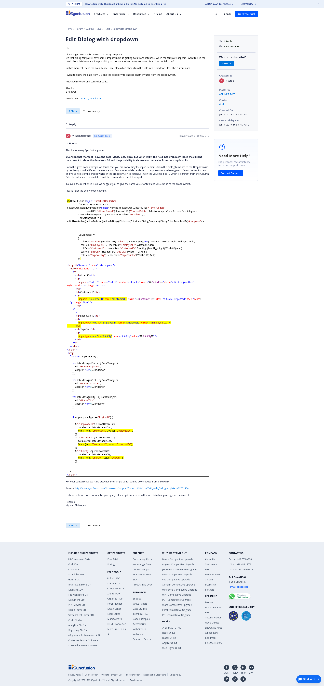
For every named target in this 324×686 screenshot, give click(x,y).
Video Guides (212, 622)
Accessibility (139, 624)
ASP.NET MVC (94, 28)
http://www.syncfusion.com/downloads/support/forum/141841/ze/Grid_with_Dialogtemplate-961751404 (131, 488)
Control (223, 100)
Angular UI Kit (169, 642)
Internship (210, 584)
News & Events (213, 574)
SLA (135, 579)
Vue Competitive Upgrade (176, 579)
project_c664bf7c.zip (91, 98)
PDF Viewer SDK (77, 604)
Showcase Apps (213, 627)
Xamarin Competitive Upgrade (178, 584)
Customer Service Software (83, 640)
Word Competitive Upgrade (177, 604)
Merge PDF (113, 583)
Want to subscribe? (232, 57)
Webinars (138, 634)
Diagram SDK (75, 589)
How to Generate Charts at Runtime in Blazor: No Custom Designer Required (125, 3)
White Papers (140, 603)
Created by (226, 75)
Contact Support (231, 173)
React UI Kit (168, 632)
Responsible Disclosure (154, 674)
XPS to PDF (113, 593)
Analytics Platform (78, 625)
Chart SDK (74, 569)
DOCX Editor (114, 608)
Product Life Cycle (143, 584)
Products (99, 14)
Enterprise (119, 14)
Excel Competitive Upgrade (177, 610)
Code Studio (75, 620)
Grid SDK (73, 564)
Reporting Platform (78, 630)
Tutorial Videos (213, 617)
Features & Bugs (142, 574)
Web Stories (139, 629)
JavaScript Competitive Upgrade (179, 569)
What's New (211, 632)
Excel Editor (113, 613)
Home (69, 28)
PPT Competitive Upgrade (176, 615)
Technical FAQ (140, 613)
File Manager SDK (78, 594)
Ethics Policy (175, 674)
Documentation (213, 607)
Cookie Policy (91, 674)
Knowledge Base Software (82, 645)
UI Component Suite (79, 559)
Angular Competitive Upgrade (178, 564)
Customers (211, 564)
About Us (172, 14)
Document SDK (76, 599)
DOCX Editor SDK (77, 610)
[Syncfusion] (81, 666)
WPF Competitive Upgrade (176, 594)
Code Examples (141, 618)
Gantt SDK (74, 579)
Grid (221, 104)
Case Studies (140, 608)
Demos (209, 602)
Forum (79, 28)
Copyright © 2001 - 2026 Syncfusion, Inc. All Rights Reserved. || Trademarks (105, 680)
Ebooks (137, 598)
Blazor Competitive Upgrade (177, 559)
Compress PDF (115, 588)
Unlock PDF (113, 578)
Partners (209, 589)
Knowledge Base (142, 564)
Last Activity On (229, 120)
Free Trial (112, 559)
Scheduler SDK (76, 574)
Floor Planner (114, 603)
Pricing (158, 14)
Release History (213, 642)
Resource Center (142, 639)
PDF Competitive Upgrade (176, 599)
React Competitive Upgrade (177, 574)
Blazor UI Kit (169, 637)
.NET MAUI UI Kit (171, 627)
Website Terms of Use (112, 674)
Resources (139, 14)
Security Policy (133, 674)
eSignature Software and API (84, 635)
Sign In (227, 14)
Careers (209, 579)
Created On (226, 110)
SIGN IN (73, 111)
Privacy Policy (74, 674)
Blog (207, 569)
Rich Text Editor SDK (79, 584)
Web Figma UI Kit (171, 648)
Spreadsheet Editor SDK (81, 615)
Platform (224, 90)
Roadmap (210, 637)
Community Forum (143, 559)
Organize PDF (115, 598)
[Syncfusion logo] (78, 13)
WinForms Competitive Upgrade (179, 589)
